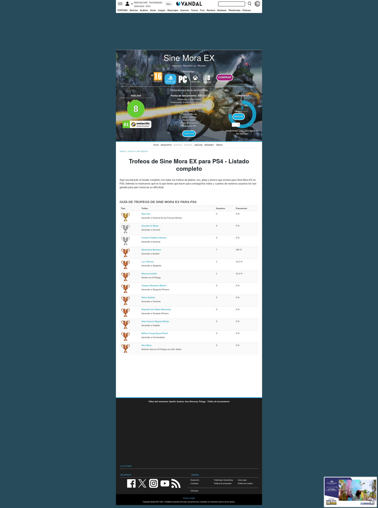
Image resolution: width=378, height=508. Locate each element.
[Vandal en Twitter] (142, 483)
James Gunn (139, 6)
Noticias (134, 10)
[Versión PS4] (170, 79)
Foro (202, 10)
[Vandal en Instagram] (153, 483)
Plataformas (235, 10)
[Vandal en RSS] (176, 483)
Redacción (194, 480)
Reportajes (172, 10)
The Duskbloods (155, 2)
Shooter (202, 65)
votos (242, 131)
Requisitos (166, 145)
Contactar (194, 483)
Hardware (222, 10)
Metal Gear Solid (141, 2)
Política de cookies (245, 483)
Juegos (161, 10)
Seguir (238, 116)
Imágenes (209, 145)
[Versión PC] (183, 78)
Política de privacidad (222, 483)
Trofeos (189, 133)
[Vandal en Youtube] (165, 483)
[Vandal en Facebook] (131, 483)
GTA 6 (148, 6)
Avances (184, 10)
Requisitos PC (189, 126)
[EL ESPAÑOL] (257, 4)
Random (211, 10)
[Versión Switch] (208, 78)
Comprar (224, 77)
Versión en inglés (189, 498)
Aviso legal (242, 480)
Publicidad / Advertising (223, 480)
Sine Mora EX (189, 57)
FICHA (156, 145)
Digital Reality (194, 99)
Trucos (194, 10)
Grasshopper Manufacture (195, 102)
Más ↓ (169, 4)
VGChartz (194, 491)
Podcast (246, 10)
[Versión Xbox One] (195, 78)
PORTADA (123, 10)
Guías (153, 10)
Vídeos (219, 145)
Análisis (144, 10)
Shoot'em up (189, 65)
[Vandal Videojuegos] (189, 3)
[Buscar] (249, 3)
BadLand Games (195, 105)
